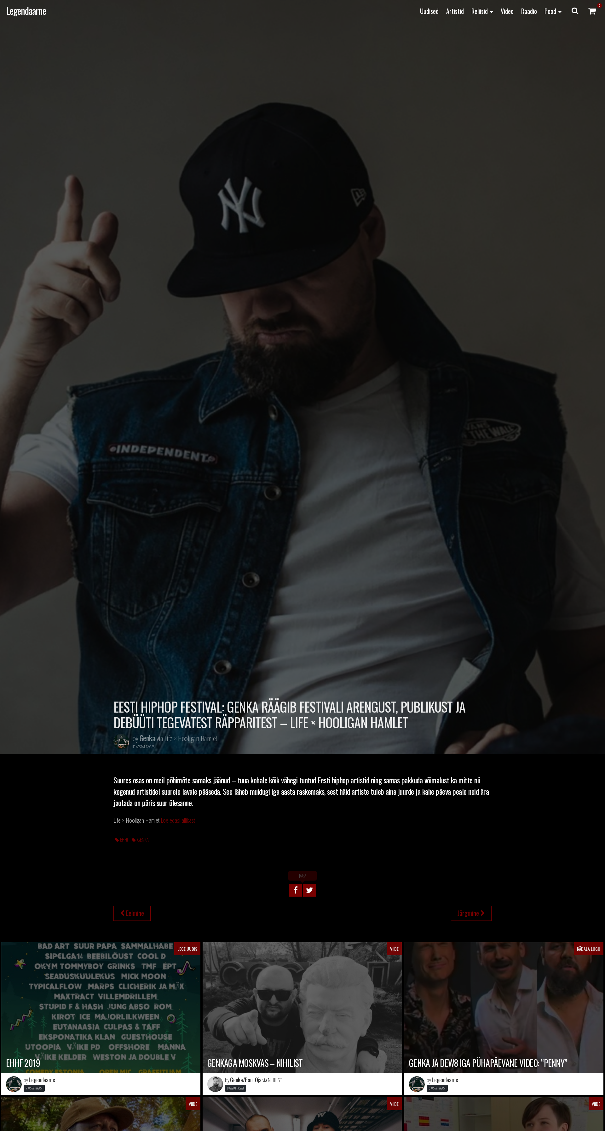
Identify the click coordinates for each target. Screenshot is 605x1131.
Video (507, 11)
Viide (394, 948)
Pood (550, 11)
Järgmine (469, 913)
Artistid (455, 11)
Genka (142, 839)
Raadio (529, 11)
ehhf (124, 839)
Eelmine (134, 913)
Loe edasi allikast (178, 820)
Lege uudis (187, 948)
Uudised (429, 11)
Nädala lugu (588, 948)
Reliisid (479, 11)
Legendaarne (26, 10)
